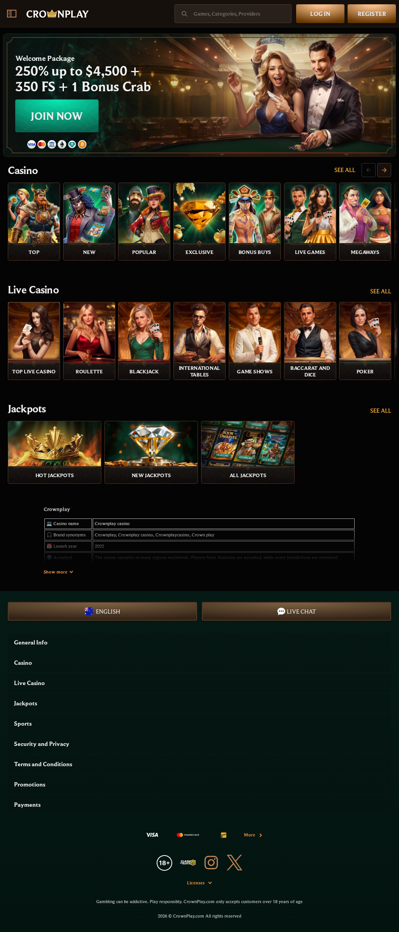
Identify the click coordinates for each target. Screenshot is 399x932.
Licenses (196, 883)
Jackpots (27, 408)
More (249, 835)
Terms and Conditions (43, 764)
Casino (23, 170)
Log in (320, 14)
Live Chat (301, 611)
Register (372, 14)
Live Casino (33, 289)
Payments (27, 804)
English (108, 611)
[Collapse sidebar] (11, 13)
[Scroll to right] (384, 170)
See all (344, 170)
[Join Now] (199, 95)
